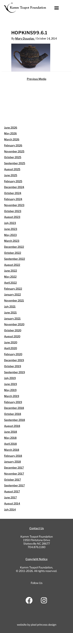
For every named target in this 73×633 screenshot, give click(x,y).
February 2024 (13, 199)
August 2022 (12, 264)
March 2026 (11, 139)
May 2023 (10, 235)
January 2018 (12, 461)
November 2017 (14, 473)
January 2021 (12, 318)
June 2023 (10, 229)
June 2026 (10, 127)
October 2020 (12, 330)
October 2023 (12, 211)
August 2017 (12, 491)
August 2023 (12, 216)
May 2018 (10, 437)
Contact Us (36, 528)
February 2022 (13, 288)
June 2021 (10, 312)
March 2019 (11, 396)
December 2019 (14, 360)
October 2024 (12, 193)
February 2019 (13, 402)
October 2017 (12, 479)
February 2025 (13, 181)
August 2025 (12, 169)
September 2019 (14, 372)
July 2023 (10, 223)
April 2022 (10, 282)
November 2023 (14, 205)
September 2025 (14, 163)
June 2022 (10, 270)
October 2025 (12, 157)
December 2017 (14, 467)
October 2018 (12, 413)
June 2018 (10, 431)
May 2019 (10, 390)
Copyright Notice (36, 559)
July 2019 (10, 378)
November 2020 (14, 324)
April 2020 (10, 348)
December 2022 (14, 246)
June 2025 (10, 175)
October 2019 (12, 366)
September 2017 (14, 485)
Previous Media (36, 78)
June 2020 (10, 342)
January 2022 (12, 294)
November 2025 (14, 151)
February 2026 (13, 145)
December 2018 (14, 407)
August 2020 (12, 336)
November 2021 (14, 300)
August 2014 (12, 503)
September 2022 (14, 258)
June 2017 (10, 497)
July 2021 (10, 306)
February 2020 (13, 354)
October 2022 (12, 252)
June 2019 (10, 384)
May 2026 (10, 133)
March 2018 (11, 449)
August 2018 (12, 425)
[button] (56, 7)
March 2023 (11, 240)
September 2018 (14, 419)
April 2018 (10, 443)
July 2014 (10, 509)
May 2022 (10, 276)
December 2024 (14, 187)
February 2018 (13, 455)
